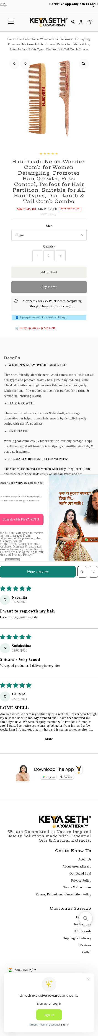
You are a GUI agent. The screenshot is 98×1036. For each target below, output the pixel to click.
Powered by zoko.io (12, 559)
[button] (85, 918)
